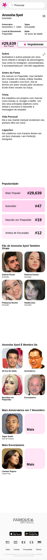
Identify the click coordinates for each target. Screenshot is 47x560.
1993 (18, 27)
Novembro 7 (8, 27)
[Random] (43, 16)
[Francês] (23, 542)
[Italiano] (31, 542)
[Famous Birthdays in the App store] (15, 534)
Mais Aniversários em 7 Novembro (23, 410)
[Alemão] (39, 542)
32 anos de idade (34, 33)
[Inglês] (7, 542)
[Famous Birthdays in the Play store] (32, 534)
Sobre (7, 549)
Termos (39, 549)
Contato (17, 549)
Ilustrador (7, 18)
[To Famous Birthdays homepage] (4, 5)
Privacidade (27, 549)
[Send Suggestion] (44, 54)
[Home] (23, 521)
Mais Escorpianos (13, 445)
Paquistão (7, 33)
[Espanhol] (15, 542)
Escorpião (30, 27)
